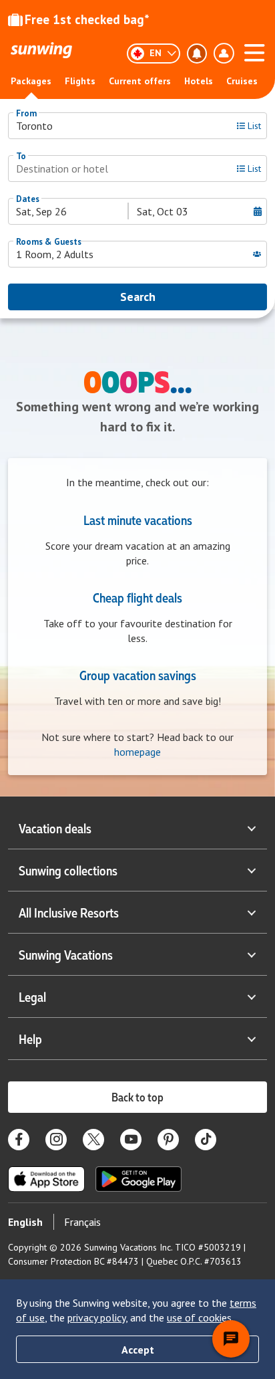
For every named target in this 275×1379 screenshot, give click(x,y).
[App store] (46, 1179)
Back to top (137, 1096)
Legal (32, 996)
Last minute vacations (137, 520)
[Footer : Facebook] (18, 1139)
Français (82, 1222)
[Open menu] (254, 50)
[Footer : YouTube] (131, 1139)
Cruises (242, 81)
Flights (80, 81)
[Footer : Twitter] (93, 1139)
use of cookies (199, 1317)
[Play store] (138, 1179)
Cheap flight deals (137, 597)
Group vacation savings (137, 675)
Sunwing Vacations (66, 954)
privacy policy (96, 1317)
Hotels (198, 81)
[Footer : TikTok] (205, 1139)
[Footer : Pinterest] (168, 1139)
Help (30, 1039)
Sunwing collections (68, 870)
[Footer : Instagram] (56, 1139)
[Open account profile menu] (224, 53)
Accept (137, 1349)
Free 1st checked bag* (87, 19)
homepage (137, 751)
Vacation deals (55, 828)
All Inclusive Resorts (69, 912)
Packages (31, 81)
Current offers (140, 81)
